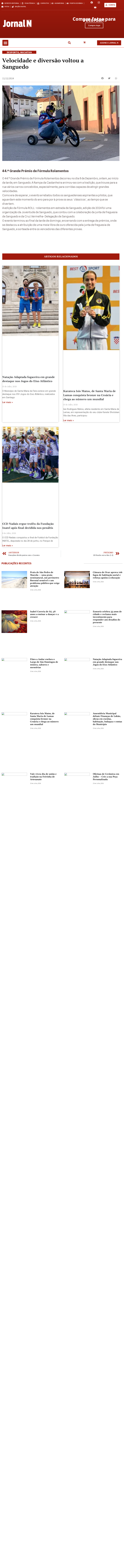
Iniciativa (26, 52)
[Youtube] (95, 7)
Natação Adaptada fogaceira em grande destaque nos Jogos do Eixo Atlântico (107, 662)
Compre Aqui (94, 25)
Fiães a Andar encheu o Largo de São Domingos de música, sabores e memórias (44, 663)
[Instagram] (98, 2)
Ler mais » (7, 402)
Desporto (13, 52)
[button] (5, 43)
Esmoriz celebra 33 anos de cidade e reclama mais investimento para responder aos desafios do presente (107, 617)
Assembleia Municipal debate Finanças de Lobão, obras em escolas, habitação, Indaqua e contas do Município (107, 719)
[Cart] (84, 43)
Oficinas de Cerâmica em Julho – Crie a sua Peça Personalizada (106, 777)
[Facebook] (91, 2)
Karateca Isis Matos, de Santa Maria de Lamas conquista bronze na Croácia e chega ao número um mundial (89, 395)
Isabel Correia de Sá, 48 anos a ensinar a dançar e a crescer (44, 614)
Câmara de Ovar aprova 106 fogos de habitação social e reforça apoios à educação (107, 575)
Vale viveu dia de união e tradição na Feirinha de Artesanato (43, 777)
